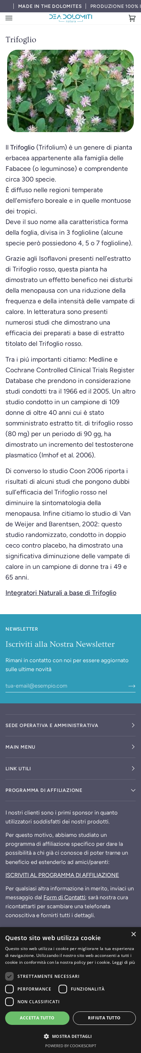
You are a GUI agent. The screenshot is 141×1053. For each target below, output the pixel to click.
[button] (70, 1036)
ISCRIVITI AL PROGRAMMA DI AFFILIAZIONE (62, 874)
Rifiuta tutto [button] (104, 1018)
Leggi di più (123, 962)
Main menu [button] (20, 747)
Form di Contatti (64, 897)
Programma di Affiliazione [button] (43, 790)
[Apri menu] (15, 18)
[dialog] (70, 990)
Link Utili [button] (18, 768)
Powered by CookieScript (70, 1045)
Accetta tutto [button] (37, 1018)
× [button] (133, 934)
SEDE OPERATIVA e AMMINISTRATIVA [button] (52, 725)
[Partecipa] (126, 685)
